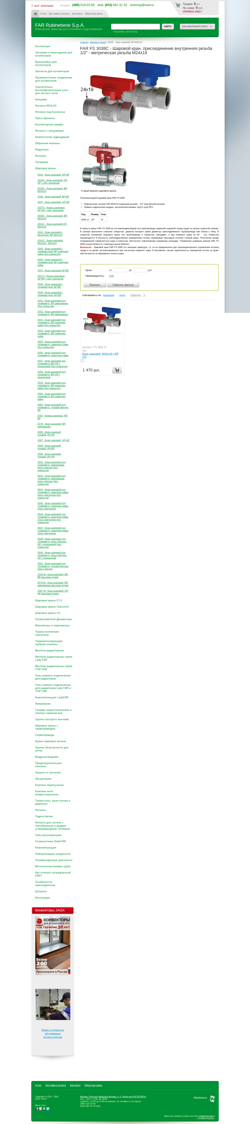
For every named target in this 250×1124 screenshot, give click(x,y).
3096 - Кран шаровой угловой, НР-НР (49, 433)
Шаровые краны (45, 168)
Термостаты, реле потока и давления (52, 802)
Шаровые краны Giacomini (52, 606)
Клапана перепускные (49, 784)
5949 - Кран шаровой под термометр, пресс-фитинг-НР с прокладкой (52, 555)
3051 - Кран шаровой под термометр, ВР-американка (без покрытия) (53, 303)
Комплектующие (45, 847)
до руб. (140, 270)
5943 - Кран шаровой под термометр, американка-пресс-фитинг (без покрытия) (52, 480)
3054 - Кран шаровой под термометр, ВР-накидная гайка (52, 333)
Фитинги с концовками (49, 130)
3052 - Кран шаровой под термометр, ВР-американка (53, 313)
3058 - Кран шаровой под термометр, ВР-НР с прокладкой (52, 375)
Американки (43, 703)
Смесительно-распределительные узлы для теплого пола (51, 90)
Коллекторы (42, 46)
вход (36, 5)
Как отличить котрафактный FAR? (53, 874)
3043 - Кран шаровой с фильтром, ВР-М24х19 (50, 233)
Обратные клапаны (47, 143)
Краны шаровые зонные (50, 741)
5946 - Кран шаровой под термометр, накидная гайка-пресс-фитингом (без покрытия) (53, 518)
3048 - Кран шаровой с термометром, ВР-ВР (50, 285)
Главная (36, 14)
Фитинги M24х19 (45, 105)
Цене (122, 295)
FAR (111, 276)
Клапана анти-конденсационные (46, 793)
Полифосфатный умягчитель (53, 860)
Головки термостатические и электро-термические (53, 711)
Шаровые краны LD (47, 612)
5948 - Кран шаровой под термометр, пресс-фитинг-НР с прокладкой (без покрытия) (52, 543)
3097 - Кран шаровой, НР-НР (54, 440)
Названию (108, 295)
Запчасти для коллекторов (52, 71)
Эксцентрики (43, 778)
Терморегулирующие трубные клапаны (48, 642)
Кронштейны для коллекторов (46, 63)
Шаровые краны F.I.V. (49, 600)
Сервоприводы (44, 734)
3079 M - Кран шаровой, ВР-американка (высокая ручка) (53, 584)
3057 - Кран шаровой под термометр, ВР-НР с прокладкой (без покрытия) (53, 364)
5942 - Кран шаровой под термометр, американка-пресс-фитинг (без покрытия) (52, 466)
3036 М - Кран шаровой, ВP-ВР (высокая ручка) (53, 576)
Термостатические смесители (47, 633)
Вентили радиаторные (49, 650)
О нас (43, 13)
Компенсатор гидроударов (52, 136)
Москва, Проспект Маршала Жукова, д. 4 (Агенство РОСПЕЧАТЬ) (113, 1096)
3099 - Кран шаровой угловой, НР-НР (49, 455)
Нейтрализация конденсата (53, 853)
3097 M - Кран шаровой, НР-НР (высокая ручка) (53, 592)
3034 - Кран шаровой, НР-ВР (53, 174)
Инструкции (42, 897)
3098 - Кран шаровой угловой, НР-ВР (49, 447)
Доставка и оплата (59, 13)
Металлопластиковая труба (53, 866)
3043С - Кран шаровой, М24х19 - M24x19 (50, 242)
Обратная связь (94, 13)
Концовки (41, 99)
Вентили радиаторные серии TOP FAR (53, 667)
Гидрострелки (44, 816)
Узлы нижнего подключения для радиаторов (53, 677)
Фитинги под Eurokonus (50, 111)
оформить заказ (192, 11)
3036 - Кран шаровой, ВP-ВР (53, 196)
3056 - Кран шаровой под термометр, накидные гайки (53, 354)
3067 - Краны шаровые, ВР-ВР (53, 417)
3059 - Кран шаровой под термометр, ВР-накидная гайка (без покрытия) (52, 386)
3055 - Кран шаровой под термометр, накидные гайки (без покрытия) (53, 344)
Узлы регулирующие (48, 835)
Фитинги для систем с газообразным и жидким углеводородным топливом (52, 825)
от (110, 270)
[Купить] (117, 370)
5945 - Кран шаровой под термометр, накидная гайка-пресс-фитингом (53, 506)
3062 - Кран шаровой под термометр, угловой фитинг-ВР (53, 407)
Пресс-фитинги (45, 118)
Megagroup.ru (200, 1097)
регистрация (47, 5)
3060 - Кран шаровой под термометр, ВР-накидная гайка (52, 396)
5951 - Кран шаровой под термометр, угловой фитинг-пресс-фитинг (53, 566)
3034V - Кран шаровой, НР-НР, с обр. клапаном (53, 181)
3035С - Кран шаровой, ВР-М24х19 (53, 190)
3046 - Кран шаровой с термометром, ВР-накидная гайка (53, 262)
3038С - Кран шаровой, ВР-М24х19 (53, 217)
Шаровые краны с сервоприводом (46, 727)
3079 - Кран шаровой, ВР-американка (52, 425)
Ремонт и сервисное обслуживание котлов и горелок (53, 1034)
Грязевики (41, 161)
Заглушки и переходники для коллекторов (53, 54)
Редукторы (42, 149)
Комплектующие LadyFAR (51, 697)
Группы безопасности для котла (51, 749)
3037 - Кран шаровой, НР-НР (54, 202)
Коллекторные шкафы (49, 124)
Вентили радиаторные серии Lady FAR (53, 658)
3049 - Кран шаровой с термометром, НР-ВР (50, 294)
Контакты (77, 13)
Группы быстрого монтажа (52, 719)
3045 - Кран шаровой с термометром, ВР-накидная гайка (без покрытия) (53, 251)
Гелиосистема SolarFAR (50, 841)
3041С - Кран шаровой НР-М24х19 (52, 225)
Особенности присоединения (45, 883)
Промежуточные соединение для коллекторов (53, 79)
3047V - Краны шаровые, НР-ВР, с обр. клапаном (51, 277)
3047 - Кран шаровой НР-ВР (53, 270)
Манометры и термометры (52, 625)
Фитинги (40, 810)
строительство (205, 1116)
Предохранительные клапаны (48, 764)
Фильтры (40, 155)
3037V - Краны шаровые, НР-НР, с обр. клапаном (51, 209)
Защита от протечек (48, 772)
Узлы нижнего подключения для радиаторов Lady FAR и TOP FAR (53, 688)
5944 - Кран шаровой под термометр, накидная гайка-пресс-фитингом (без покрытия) (53, 493)
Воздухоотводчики (46, 756)
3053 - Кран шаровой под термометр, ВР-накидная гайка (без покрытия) (52, 323)
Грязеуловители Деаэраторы (53, 619)
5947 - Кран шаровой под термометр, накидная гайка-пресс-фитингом (53, 531)
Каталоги (41, 891)
